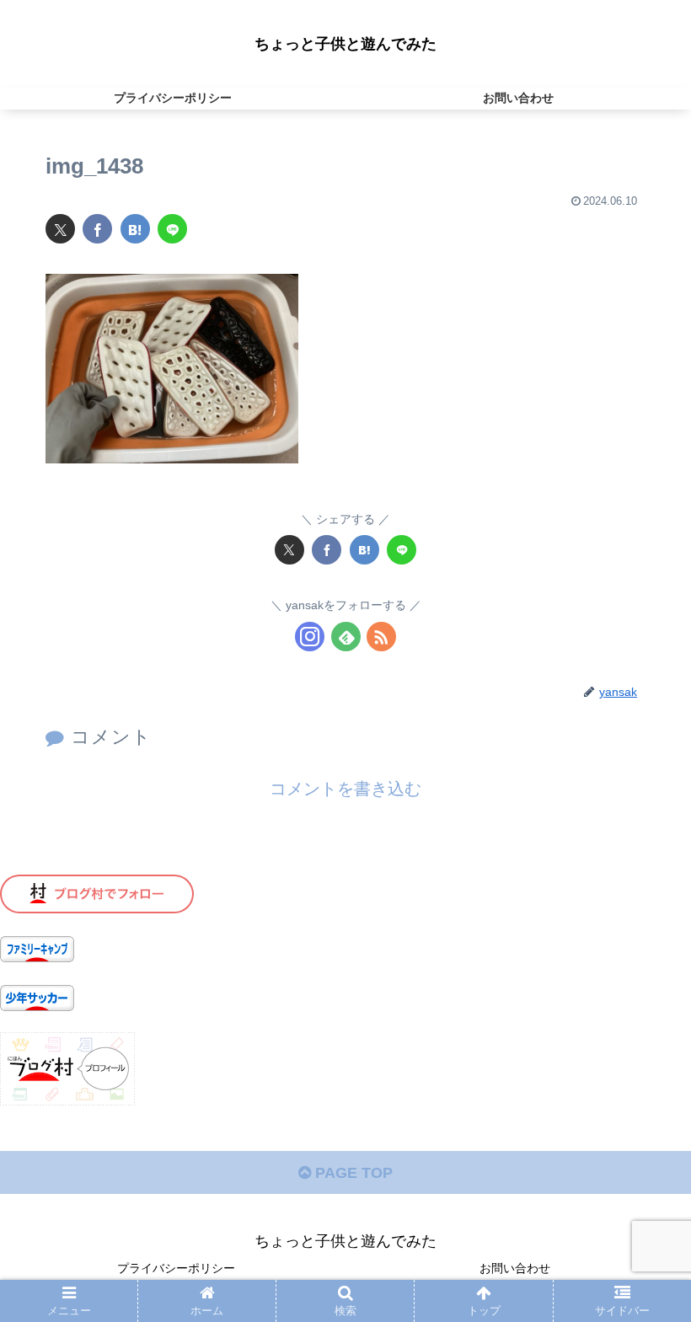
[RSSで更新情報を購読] (381, 636)
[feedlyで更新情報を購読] (346, 636)
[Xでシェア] (60, 229)
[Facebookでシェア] (97, 229)
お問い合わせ (514, 1268)
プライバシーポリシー (176, 1268)
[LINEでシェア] (172, 229)
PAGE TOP (352, 1172)
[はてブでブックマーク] (135, 229)
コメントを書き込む (345, 788)
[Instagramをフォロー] (309, 636)
